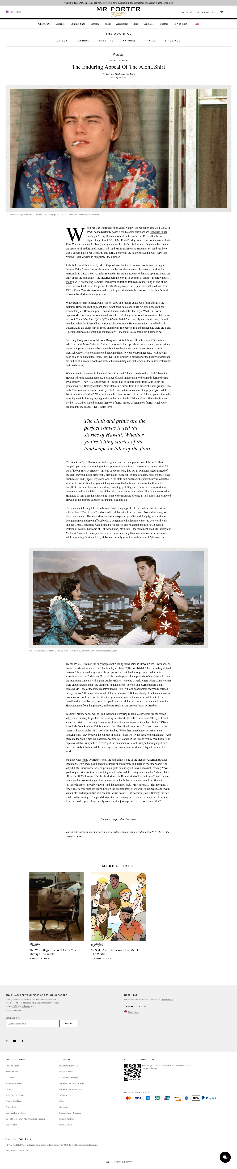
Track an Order (12, 1065)
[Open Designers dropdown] (66, 20)
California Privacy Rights (16, 1112)
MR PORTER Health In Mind (71, 1083)
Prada (69, 281)
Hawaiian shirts (158, 232)
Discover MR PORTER (69, 1065)
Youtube (14, 1041)
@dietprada (144, 273)
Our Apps (63, 1107)
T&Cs (15, 1005)
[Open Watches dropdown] (169, 20)
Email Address (13, 1017)
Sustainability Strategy (68, 1077)
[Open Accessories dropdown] (129, 20)
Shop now (168, 2)
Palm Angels (82, 269)
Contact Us (10, 1077)
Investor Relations (66, 1118)
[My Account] (213, 12)
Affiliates (63, 1095)
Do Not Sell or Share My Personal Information (25, 1118)
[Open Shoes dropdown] (112, 20)
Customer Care (167, 999)
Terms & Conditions (14, 1101)
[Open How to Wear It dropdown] (190, 20)
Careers (62, 1101)
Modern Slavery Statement (70, 1112)
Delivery (9, 1089)
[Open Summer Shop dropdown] (86, 20)
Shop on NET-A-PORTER (17, 1150)
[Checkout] (228, 12)
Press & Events (65, 1124)
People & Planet (66, 1071)
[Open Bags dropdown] (139, 20)
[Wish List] (222, 12)
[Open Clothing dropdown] (100, 20)
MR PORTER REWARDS (70, 1089)
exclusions (26, 1005)
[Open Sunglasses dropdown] (155, 20)
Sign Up (69, 1023)
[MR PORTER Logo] (18, 1139)
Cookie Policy (11, 1124)
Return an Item (12, 1071)
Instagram (122, 273)
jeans (84, 759)
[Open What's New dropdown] (51, 20)
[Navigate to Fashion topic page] (118, 55)
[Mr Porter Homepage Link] (118, 12)
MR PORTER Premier (15, 1095)
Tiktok (22, 1041)
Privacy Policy (12, 1107)
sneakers (119, 718)
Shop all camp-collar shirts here (118, 819)
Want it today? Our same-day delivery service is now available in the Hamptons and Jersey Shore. (119, 2)
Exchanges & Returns (14, 1083)
